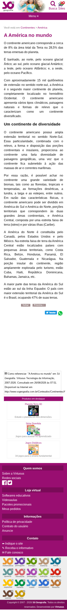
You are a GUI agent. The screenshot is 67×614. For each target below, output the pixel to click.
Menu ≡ (33, 16)
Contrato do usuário (15, 526)
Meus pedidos (11, 508)
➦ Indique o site (12, 543)
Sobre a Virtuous (13, 473)
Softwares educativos (16, 495)
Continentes (28, 27)
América (42, 27)
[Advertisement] (33, 342)
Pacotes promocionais (16, 504)
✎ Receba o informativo (17, 548)
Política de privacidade (17, 521)
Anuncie (7, 530)
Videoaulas (9, 500)
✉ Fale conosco (12, 552)
